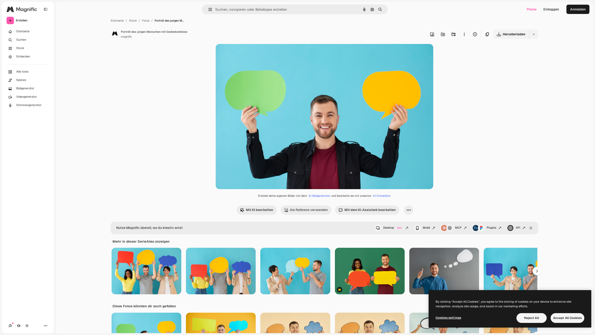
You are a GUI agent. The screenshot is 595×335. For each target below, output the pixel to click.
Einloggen (551, 9)
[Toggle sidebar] (45, 9)
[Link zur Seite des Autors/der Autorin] (115, 34)
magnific (126, 37)
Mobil (426, 228)
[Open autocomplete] (208, 9)
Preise (531, 9)
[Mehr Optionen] (464, 34)
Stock (133, 21)
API (518, 228)
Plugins (491, 228)
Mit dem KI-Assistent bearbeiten (370, 210)
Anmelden (578, 9)
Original (245, 53)
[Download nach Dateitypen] (533, 34)
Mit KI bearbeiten (259, 210)
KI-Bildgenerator (320, 196)
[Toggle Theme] (27, 325)
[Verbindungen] (10, 325)
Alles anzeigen (157, 241)
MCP (458, 228)
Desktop (392, 228)
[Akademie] (18, 325)
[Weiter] (537, 271)
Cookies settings (448, 318)
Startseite (117, 21)
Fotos (145, 21)
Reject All (531, 318)
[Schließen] (531, 228)
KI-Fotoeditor (381, 196)
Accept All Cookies (567, 318)
